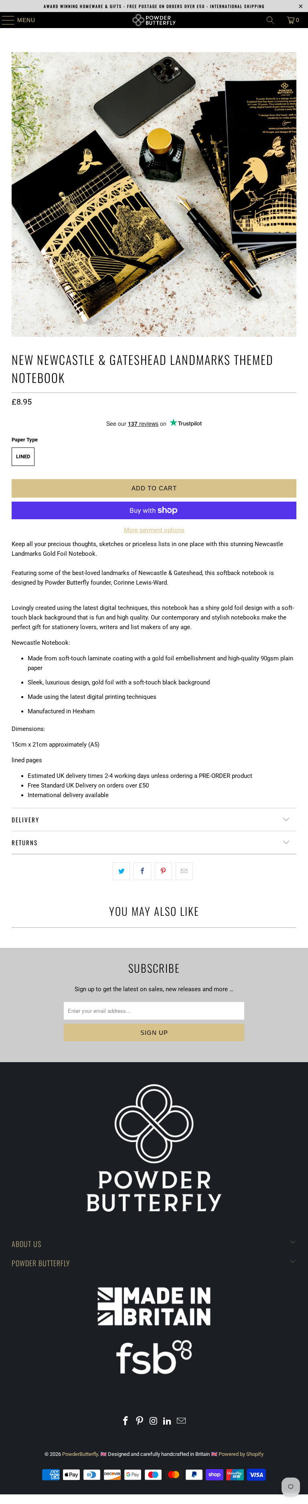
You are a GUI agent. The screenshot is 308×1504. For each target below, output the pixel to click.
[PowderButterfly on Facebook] (126, 1421)
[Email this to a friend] (184, 871)
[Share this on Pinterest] (163, 871)
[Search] (270, 20)
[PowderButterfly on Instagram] (154, 1421)
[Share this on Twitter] (121, 871)
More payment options (154, 530)
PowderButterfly (80, 1454)
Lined (23, 456)
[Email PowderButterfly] (182, 1421)
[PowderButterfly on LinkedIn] (168, 1421)
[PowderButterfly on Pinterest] (140, 1421)
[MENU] (4, 20)
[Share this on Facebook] (142, 871)
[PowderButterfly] (154, 20)
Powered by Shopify (241, 1454)
